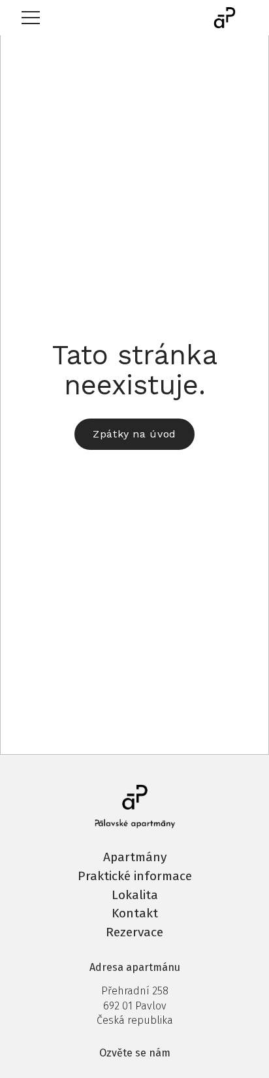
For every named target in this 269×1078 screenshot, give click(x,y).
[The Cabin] (224, 17)
